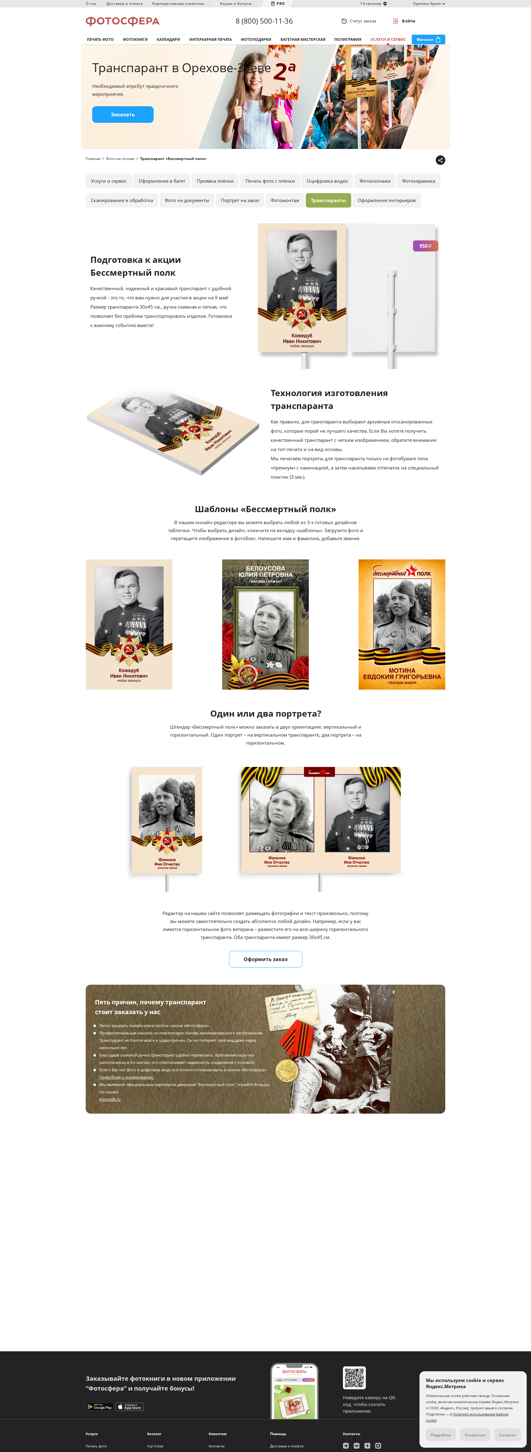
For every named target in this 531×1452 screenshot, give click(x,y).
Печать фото (100, 39)
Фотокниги (135, 39)
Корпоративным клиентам (178, 3)
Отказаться (475, 1435)
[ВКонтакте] (411, 160)
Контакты (216, 1446)
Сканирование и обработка (122, 200)
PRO (281, 3)
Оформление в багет (162, 181)
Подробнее (441, 1435)
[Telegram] (391, 160)
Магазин (425, 39)
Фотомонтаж (285, 200)
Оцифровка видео (327, 181)
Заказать (123, 114)
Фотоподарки (256, 39)
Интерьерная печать (210, 39)
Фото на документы (187, 200)
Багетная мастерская (303, 39)
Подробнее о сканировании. (126, 1077)
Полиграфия (347, 39)
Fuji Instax (155, 1446)
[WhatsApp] (401, 160)
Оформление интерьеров (387, 200)
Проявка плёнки (215, 181)
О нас (91, 3)
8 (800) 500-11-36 (264, 21)
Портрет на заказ (240, 200)
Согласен (507, 1435)
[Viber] (430, 160)
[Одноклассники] (420, 160)
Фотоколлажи (375, 181)
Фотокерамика (418, 181)
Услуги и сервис (388, 39)
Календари (168, 39)
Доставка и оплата (125, 3)
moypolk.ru (109, 1099)
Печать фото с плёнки (270, 181)
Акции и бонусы (235, 3)
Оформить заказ (266, 959)
